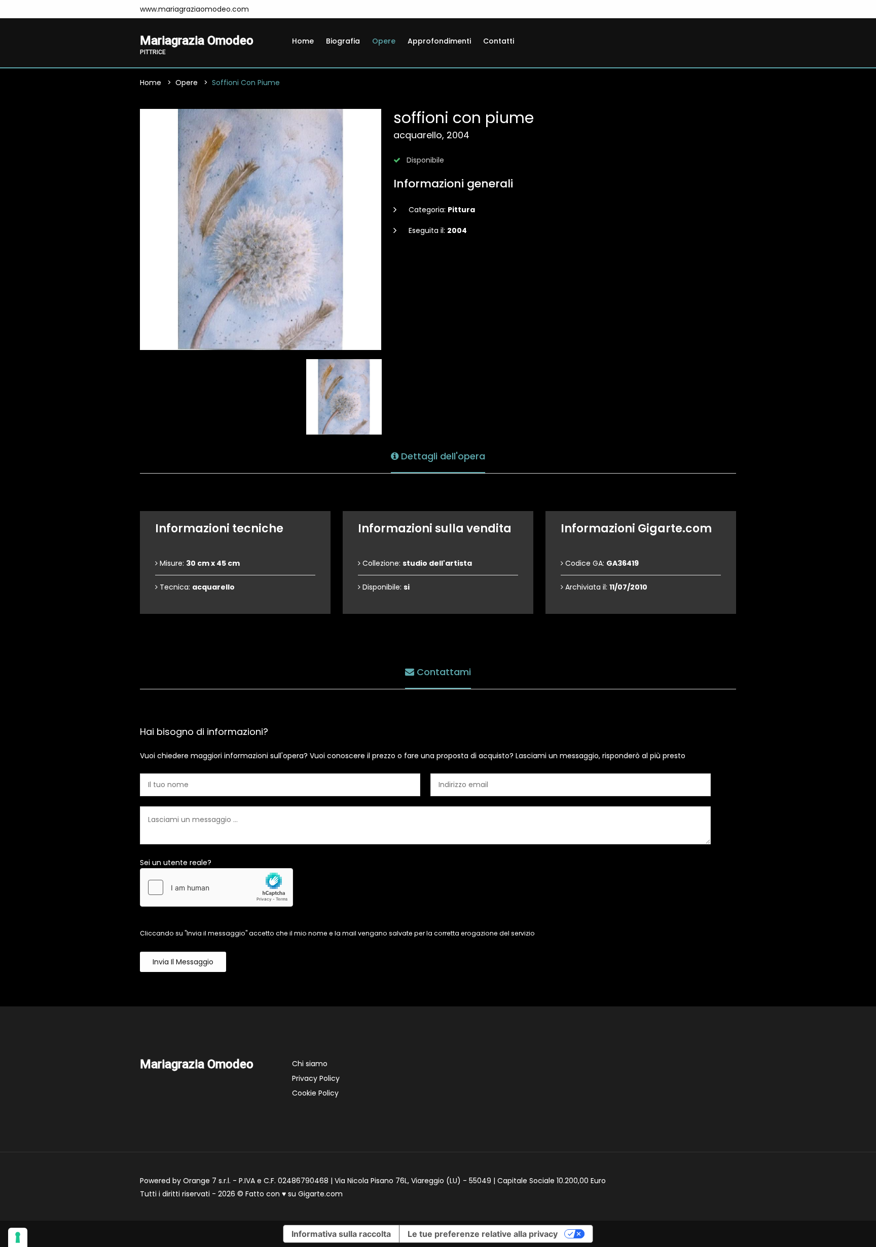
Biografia (343, 41)
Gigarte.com (320, 1194)
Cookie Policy (315, 1093)
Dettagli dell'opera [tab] (441, 456)
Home (303, 41)
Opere (383, 41)
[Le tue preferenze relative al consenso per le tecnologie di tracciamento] (17, 1237)
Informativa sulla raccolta (341, 1234)
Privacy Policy (316, 1078)
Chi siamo (309, 1064)
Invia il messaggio (183, 962)
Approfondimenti (439, 41)
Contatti (498, 41)
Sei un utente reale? (175, 863)
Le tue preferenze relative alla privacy (483, 1234)
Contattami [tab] (442, 672)
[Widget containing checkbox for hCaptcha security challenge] (216, 887)
